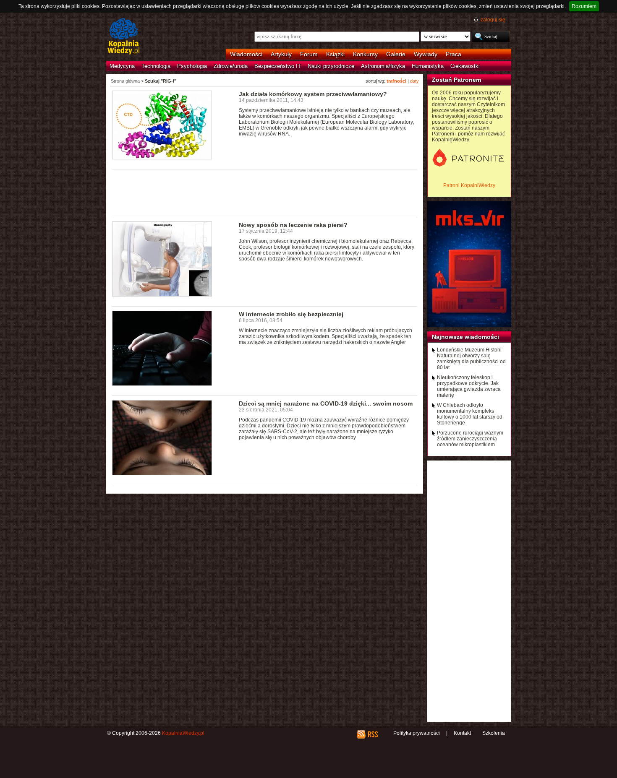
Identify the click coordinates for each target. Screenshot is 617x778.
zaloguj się (493, 20)
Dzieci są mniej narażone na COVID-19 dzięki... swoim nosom (326, 403)
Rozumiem (584, 6)
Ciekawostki (465, 66)
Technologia (155, 66)
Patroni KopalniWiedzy (469, 185)
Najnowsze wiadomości (465, 336)
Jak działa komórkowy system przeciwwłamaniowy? (313, 94)
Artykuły (281, 54)
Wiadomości (246, 54)
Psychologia (192, 66)
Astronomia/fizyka (383, 66)
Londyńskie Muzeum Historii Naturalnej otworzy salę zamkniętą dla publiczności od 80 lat (471, 358)
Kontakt (462, 733)
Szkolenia (493, 733)
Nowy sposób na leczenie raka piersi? (293, 224)
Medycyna (122, 66)
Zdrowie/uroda (231, 66)
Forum (309, 54)
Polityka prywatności (416, 733)
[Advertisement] (265, 192)
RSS (372, 734)
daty (414, 80)
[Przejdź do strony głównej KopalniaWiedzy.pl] (123, 37)
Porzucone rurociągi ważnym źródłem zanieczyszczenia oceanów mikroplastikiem (470, 439)
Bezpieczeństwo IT (277, 66)
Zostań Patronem (456, 79)
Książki (335, 54)
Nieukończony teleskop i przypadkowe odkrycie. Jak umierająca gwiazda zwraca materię (469, 386)
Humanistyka (428, 66)
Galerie (395, 54)
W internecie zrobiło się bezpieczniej (291, 314)
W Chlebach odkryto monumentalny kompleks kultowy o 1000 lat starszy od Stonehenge (469, 414)
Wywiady (425, 54)
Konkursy (365, 54)
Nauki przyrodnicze (331, 66)
